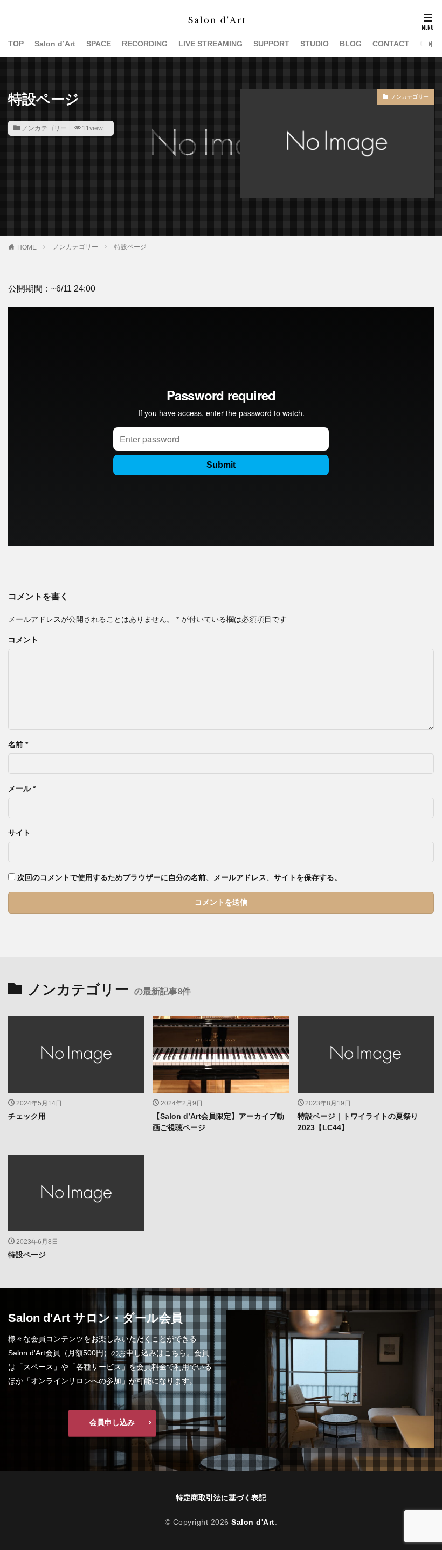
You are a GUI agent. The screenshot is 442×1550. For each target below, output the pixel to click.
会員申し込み (112, 1422)
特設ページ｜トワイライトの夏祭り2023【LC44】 (358, 1122)
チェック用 (27, 1116)
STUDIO (314, 43)
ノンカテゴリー (44, 128)
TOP (16, 43)
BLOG (351, 43)
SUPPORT (271, 43)
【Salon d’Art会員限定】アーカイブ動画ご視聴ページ (218, 1122)
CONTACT (390, 43)
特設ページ (130, 247)
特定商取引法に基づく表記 (221, 1497)
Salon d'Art (253, 1522)
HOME (27, 247)
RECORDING (145, 43)
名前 (18, 744)
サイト (19, 832)
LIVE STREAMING (210, 43)
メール (22, 788)
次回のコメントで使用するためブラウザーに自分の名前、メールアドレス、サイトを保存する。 (179, 877)
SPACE (98, 43)
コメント (23, 639)
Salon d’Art (54, 43)
